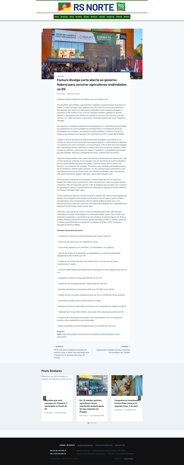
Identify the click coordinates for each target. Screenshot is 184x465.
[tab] (88, 422)
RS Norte (62, 94)
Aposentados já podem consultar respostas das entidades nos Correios (113, 349)
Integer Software (128, 458)
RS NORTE (93, 7)
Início (57, 17)
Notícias (94, 17)
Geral (72, 17)
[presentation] (57, 385)
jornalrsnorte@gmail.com (85, 445)
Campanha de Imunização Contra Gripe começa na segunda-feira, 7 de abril (126, 403)
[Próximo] (139, 398)
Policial (119, 17)
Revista (126, 17)
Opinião (102, 17)
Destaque (64, 17)
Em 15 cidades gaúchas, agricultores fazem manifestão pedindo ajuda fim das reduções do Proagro (92, 406)
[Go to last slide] (44, 398)
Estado (86, 17)
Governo (79, 17)
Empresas (110, 17)
